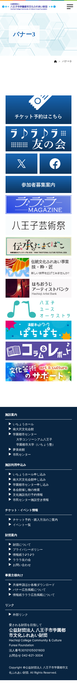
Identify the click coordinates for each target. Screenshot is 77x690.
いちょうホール (23, 424)
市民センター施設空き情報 (31, 499)
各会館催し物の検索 (26, 489)
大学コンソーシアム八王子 (34, 439)
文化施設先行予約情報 (28, 494)
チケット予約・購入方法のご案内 (35, 519)
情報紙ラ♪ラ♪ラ (24, 554)
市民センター (22, 454)
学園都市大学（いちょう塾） (35, 444)
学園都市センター (25, 434)
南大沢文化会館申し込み (29, 479)
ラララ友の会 (22, 559)
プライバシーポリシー (28, 549)
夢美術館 (19, 449)
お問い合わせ (22, 565)
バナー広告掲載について (29, 589)
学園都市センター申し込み (31, 484)
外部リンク (20, 614)
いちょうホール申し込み (29, 474)
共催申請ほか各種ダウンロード (34, 584)
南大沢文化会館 (23, 429)
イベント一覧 (22, 524)
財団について (22, 544)
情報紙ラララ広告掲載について (34, 594)
